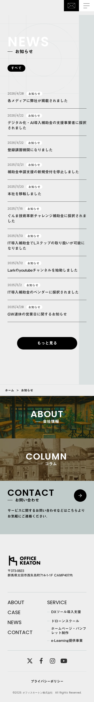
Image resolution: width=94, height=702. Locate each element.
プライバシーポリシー (47, 681)
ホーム (9, 390)
